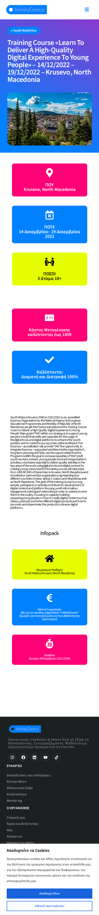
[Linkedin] (34, 757)
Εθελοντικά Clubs (20, 788)
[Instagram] (12, 757)
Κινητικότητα (17, 794)
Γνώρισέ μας (16, 817)
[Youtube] (45, 757)
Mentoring (14, 800)
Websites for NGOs (20, 843)
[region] (49, 879)
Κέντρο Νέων (16, 781)
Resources (14, 836)
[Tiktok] (56, 757)
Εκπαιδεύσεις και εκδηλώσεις (29, 775)
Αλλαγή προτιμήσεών (49, 906)
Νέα (10, 830)
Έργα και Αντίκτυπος (22, 823)
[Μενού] (86, 9)
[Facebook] (23, 757)
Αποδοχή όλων (49, 893)
